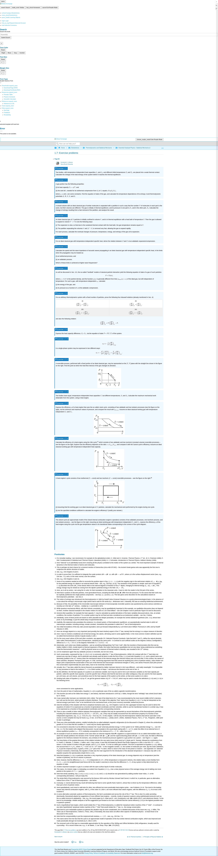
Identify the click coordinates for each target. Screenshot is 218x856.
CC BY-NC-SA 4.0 (124, 830)
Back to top (57, 836)
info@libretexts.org (147, 853)
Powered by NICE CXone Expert (81, 849)
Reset (3, 50)
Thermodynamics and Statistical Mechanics (98, 148)
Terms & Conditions (99, 853)
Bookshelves (75, 148)
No (82, 842)
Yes (75, 842)
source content (73, 832)
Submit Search (5, 37)
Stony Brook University (67, 164)
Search (57, 143)
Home (63, 148)
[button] (7, 112)
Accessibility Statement (113, 853)
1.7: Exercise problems (69, 830)
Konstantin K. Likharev (67, 162)
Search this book (5, 31)
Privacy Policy (88, 853)
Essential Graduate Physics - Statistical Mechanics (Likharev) (137, 148)
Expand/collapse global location (162, 147)
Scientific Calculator (10, 99)
